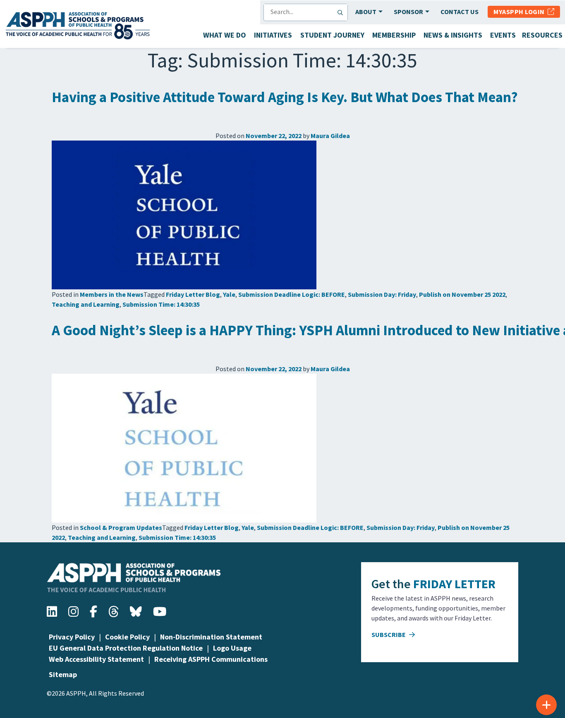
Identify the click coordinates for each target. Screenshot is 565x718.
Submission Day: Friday (382, 294)
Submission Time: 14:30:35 (161, 304)
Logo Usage (232, 648)
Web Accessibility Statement (96, 659)
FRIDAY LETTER (454, 584)
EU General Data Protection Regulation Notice (126, 648)
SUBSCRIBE (389, 634)
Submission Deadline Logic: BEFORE (291, 294)
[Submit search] (342, 12)
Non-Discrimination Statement (211, 637)
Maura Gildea (330, 135)
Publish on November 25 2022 (462, 294)
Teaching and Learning (86, 304)
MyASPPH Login (520, 11)
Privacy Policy (72, 637)
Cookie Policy (127, 637)
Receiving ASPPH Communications (211, 659)
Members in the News (112, 294)
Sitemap (63, 674)
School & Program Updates (121, 527)
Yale (229, 294)
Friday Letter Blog (193, 294)
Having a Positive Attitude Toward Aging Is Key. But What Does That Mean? (285, 97)
